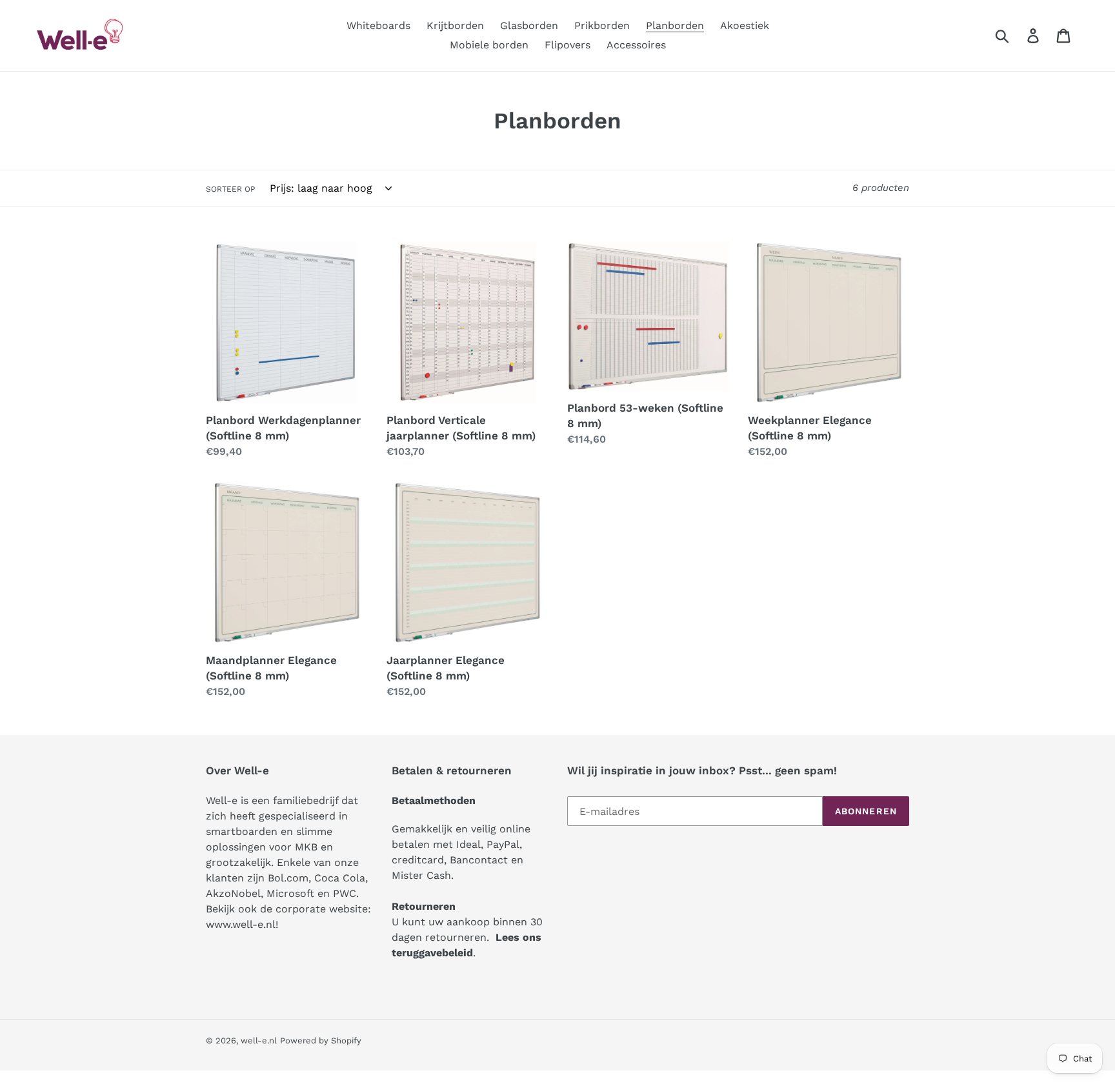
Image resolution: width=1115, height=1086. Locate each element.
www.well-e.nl (241, 924)
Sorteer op (230, 189)
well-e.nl (259, 1040)
